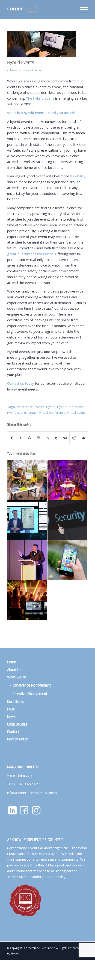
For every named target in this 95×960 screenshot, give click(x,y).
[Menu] (81, 9)
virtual (33, 412)
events (39, 407)
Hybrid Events (17, 412)
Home (11, 662)
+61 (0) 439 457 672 (23, 783)
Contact (13, 731)
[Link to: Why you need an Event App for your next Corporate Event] (67, 560)
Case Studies (17, 724)
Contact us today (20, 383)
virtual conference (52, 412)
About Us (14, 669)
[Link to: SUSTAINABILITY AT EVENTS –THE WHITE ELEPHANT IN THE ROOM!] (27, 480)
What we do (16, 677)
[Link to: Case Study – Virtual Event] (27, 520)
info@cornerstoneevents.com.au (33, 792)
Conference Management (32, 685)
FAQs (11, 709)
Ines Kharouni (34, 70)
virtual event (76, 412)
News (13, 70)
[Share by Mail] (83, 438)
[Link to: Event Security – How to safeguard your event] (67, 520)
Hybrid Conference (70, 407)
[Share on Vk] (64, 438)
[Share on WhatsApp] (29, 438)
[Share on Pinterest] (38, 438)
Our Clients (15, 701)
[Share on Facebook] (11, 438)
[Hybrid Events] (41, 44)
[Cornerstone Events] (39, 9)
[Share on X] (20, 438)
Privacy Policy (17, 739)
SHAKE (15, 953)
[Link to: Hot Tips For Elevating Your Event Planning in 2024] (27, 600)
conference (24, 407)
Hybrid (50, 407)
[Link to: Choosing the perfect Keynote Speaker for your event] (27, 560)
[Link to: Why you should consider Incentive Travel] (67, 480)
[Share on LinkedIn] (47, 438)
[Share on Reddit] (74, 438)
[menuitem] (81, 9)
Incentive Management (30, 693)
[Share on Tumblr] (56, 438)
